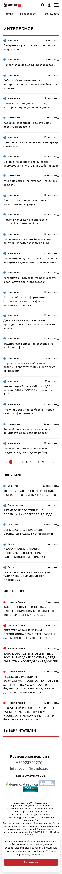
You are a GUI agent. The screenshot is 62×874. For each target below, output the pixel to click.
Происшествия (15, 505)
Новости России (16, 602)
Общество (13, 486)
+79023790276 (29, 763)
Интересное (14, 40)
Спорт (11, 544)
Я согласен (31, 862)
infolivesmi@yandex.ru (29, 768)
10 (47, 462)
